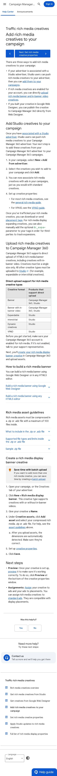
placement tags (14, 220)
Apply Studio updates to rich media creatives (27, 726)
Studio (22, 271)
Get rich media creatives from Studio (28, 694)
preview (12, 571)
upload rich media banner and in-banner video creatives (28, 96)
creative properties (26, 548)
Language (12, 754)
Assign (28, 587)
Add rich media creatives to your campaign (26, 709)
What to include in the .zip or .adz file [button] (25, 431)
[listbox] (14, 758)
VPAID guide (38, 207)
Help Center (8, 11)
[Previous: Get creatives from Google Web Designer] (10, 53)
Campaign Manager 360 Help (22, 4)
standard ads (15, 598)
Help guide (46, 772)
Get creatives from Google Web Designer (30, 701)
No (35, 628)
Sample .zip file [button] (13, 448)
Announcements (25, 11)
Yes (21, 628)
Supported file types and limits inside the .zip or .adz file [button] (25, 440)
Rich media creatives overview (24, 688)
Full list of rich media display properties (29, 734)
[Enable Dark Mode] (27, 758)
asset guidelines (17, 527)
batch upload (38, 479)
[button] (4, 4)
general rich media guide (28, 202)
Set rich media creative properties (26, 717)
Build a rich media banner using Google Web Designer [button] (26, 387)
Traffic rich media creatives (20, 680)
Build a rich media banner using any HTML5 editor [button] (24, 398)
